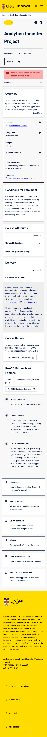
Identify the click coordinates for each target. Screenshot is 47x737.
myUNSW (12, 302)
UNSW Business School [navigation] (18, 126)
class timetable (29, 302)
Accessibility (14, 713)
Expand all (36, 236)
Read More (37, 113)
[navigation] (21, 358)
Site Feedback (14, 727)
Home (4, 15)
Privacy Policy (14, 700)
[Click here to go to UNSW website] (8, 7)
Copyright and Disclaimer (19, 686)
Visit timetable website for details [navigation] (22, 178)
